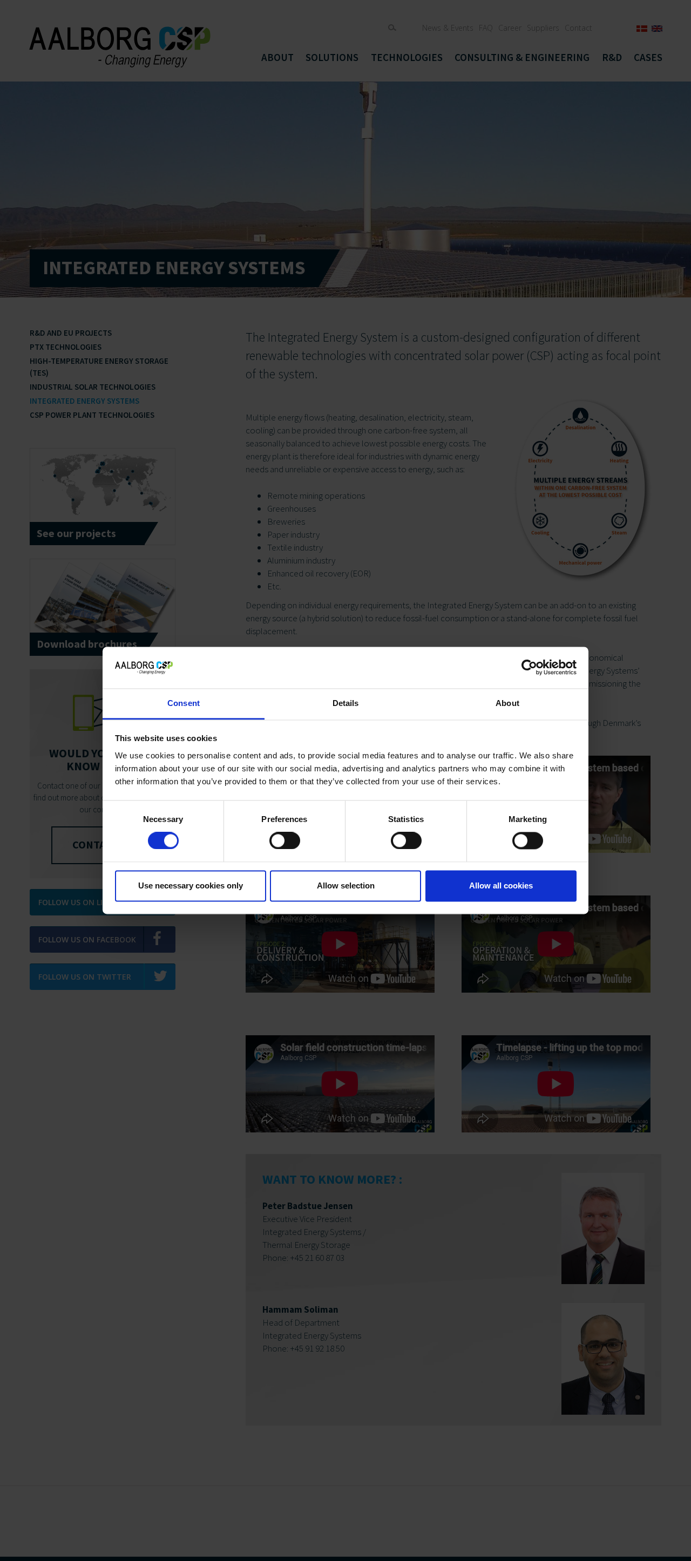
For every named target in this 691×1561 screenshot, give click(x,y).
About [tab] (507, 703)
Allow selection (346, 885)
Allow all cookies (501, 885)
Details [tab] (346, 703)
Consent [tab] (183, 703)
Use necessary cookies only (190, 885)
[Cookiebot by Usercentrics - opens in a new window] (529, 668)
